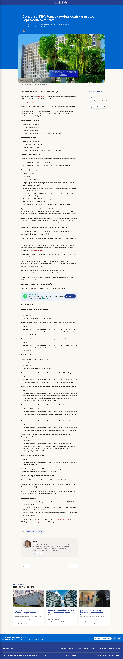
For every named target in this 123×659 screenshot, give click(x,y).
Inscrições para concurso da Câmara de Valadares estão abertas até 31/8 (26, 612)
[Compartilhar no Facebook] (98, 100)
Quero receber (70, 296)
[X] (37, 553)
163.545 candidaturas (37, 250)
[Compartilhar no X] (102, 100)
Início (24, 9)
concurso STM (42, 96)
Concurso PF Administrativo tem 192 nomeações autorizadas (61, 611)
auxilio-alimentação (62, 519)
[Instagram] (33, 553)
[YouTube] (119, 638)
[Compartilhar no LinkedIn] (94, 100)
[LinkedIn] (41, 553)
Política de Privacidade (70, 655)
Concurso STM (30, 531)
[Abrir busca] (118, 2)
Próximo (72, 566)
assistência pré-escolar (38, 522)
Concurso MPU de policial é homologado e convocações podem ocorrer (91, 612)
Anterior (27, 566)
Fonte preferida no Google (104, 638)
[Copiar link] (106, 100)
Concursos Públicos (30, 9)
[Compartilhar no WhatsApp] (90, 100)
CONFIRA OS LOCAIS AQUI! (31, 102)
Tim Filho (28, 31)
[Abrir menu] (4, 2)
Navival (118, 655)
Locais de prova (39, 531)
